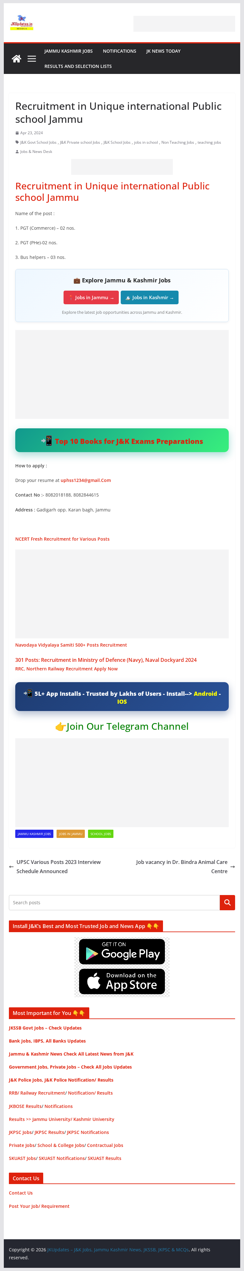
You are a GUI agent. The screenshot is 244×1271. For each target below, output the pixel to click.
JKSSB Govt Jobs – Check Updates (45, 1028)
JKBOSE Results (25, 1106)
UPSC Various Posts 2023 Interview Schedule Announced (59, 867)
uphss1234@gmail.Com (86, 480)
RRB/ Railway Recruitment (37, 1093)
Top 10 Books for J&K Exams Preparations (129, 441)
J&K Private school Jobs (80, 142)
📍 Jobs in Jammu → (91, 297)
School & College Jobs (60, 1145)
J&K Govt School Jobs (38, 142)
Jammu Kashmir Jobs (68, 51)
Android (205, 693)
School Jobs (101, 834)
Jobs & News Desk (36, 151)
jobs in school (146, 142)
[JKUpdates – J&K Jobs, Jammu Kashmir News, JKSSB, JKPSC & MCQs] (16, 58)
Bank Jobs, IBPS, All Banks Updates (47, 1041)
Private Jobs (22, 1145)
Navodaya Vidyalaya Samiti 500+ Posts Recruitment (71, 645)
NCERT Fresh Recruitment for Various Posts (62, 539)
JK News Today (163, 51)
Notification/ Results (90, 1093)
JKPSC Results (49, 1132)
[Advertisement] (184, 24)
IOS (122, 701)
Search (227, 902)
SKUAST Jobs (22, 1158)
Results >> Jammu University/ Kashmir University (61, 1119)
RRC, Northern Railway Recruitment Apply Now (66, 669)
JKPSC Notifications (88, 1132)
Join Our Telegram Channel (128, 726)
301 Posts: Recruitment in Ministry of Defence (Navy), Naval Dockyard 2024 (106, 659)
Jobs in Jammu (70, 834)
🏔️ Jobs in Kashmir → (149, 297)
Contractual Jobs (105, 1145)
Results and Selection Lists (78, 66)
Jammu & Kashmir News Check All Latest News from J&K (71, 1054)
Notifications (119, 51)
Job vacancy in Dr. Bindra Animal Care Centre (181, 867)
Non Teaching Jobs (177, 142)
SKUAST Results (104, 1158)
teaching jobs (209, 142)
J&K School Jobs (117, 142)
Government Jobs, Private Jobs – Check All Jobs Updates (70, 1067)
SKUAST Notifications (62, 1158)
